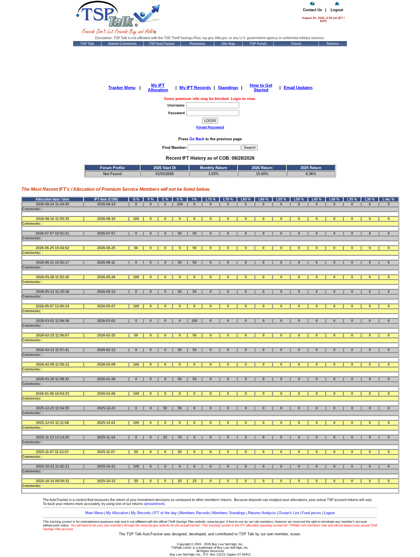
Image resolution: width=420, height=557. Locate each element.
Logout (337, 10)
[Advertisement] (231, 17)
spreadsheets (154, 504)
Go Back (196, 139)
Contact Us (312, 10)
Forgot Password (210, 127)
